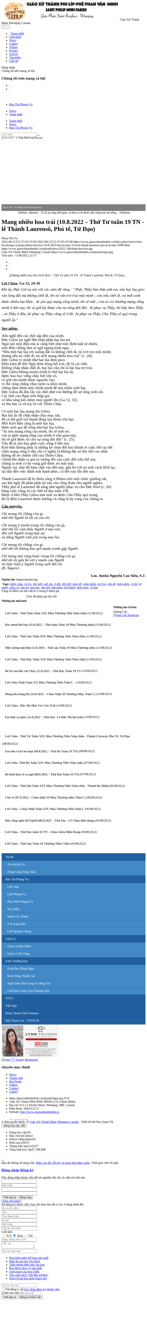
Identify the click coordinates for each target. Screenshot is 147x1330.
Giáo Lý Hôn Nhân (19, 946)
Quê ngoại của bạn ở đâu (24, 1271)
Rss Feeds (15, 1081)
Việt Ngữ (11, 1005)
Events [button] (13, 50)
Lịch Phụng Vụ (16, 894)
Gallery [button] (13, 43)
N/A (9, 1235)
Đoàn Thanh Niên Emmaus (22, 1013)
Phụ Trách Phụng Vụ (20, 901)
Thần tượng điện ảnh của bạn (27, 1264)
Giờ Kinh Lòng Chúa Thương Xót (28, 990)
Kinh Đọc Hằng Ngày (20, 968)
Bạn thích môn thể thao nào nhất (28, 1257)
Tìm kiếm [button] (15, 57)
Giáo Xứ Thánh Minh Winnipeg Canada (54, 1121)
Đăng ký (27, 1170)
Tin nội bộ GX (16, 864)
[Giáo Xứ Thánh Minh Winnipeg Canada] (60, 19)
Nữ (30, 1235)
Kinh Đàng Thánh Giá (21, 976)
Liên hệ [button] (13, 61)
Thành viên (16, 1078)
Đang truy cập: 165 (14, 1125)
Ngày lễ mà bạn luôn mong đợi (28, 1278)
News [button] (12, 40)
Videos (13, 1084)
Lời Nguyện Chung (19, 931)
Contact (14, 1088)
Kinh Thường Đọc (16, 961)
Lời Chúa (13, 886)
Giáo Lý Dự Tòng (18, 953)
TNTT (9, 998)
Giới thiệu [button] (15, 37)
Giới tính (7, 1232)
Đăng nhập (10, 1170)
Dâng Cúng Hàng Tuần (21, 871)
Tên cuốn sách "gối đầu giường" (29, 1275)
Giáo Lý (10, 938)
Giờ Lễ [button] (13, 54)
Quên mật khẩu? (11, 1201)
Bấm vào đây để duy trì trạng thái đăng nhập (63, 1162)
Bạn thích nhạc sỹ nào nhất (25, 1268)
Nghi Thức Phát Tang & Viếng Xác (29, 983)
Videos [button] (13, 47)
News (12, 1074)
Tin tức (9, 857)
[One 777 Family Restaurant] (20, 1059)
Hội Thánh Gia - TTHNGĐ (22, 1020)
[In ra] (9, 265)
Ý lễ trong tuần (16, 924)
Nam (20, 1235)
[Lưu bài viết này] (9, 268)
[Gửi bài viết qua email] (9, 262)
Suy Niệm (13, 909)
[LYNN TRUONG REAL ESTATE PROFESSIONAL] (30, 1056)
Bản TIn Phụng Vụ (17, 879)
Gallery (13, 1091)
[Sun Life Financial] (126, 615)
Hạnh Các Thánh (17, 916)
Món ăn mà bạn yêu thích (24, 1261)
